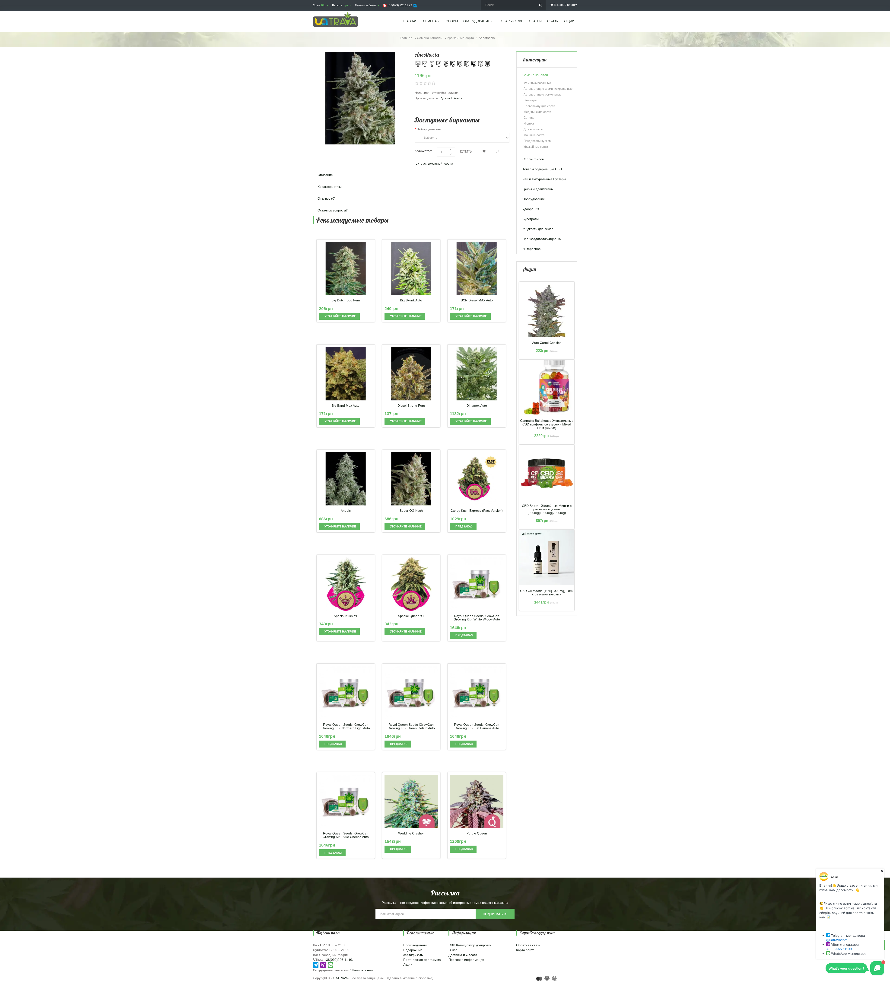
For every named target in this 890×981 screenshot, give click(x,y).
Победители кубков (537, 141)
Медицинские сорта (537, 112)
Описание (325, 175)
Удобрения (530, 209)
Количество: (423, 151)
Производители (415, 945)
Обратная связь (528, 945)
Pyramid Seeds (451, 98)
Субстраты (530, 219)
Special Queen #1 (411, 616)
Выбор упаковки (429, 129)
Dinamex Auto (477, 405)
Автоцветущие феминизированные (548, 88)
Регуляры (530, 100)
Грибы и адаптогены (537, 189)
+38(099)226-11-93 (338, 960)
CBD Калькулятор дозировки (470, 945)
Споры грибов (533, 159)
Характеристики (330, 187)
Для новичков (533, 129)
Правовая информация (466, 960)
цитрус (421, 163)
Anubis (346, 510)
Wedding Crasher (411, 833)
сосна (448, 163)
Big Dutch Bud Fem (345, 300)
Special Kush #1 (345, 616)
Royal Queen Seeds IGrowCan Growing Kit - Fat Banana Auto (476, 726)
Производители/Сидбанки (542, 239)
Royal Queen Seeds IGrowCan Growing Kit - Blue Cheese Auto (346, 835)
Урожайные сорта (536, 146)
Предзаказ (464, 526)
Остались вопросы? (333, 210)
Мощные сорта (534, 135)
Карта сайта (525, 950)
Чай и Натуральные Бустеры (544, 179)
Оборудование (533, 199)
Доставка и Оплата (462, 955)
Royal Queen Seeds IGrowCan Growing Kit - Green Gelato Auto (411, 726)
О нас (452, 950)
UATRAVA (340, 978)
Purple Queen (477, 833)
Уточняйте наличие (340, 316)
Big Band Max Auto (345, 405)
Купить (466, 151)
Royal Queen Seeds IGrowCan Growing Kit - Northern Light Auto (345, 726)
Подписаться (495, 914)
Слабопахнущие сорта (539, 106)
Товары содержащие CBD (542, 169)
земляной (435, 163)
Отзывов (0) (326, 198)
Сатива (529, 117)
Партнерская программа (422, 960)
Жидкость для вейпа (537, 229)
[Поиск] (540, 5)
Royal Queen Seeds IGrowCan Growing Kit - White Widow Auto (477, 617)
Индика (529, 123)
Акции (407, 964)
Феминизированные (537, 83)
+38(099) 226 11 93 (399, 5)
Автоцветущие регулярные (542, 94)
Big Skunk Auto (411, 300)
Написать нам (362, 970)
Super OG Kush (411, 510)
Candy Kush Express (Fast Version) (477, 510)
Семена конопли (535, 75)
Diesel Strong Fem (411, 405)
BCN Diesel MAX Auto (477, 300)
